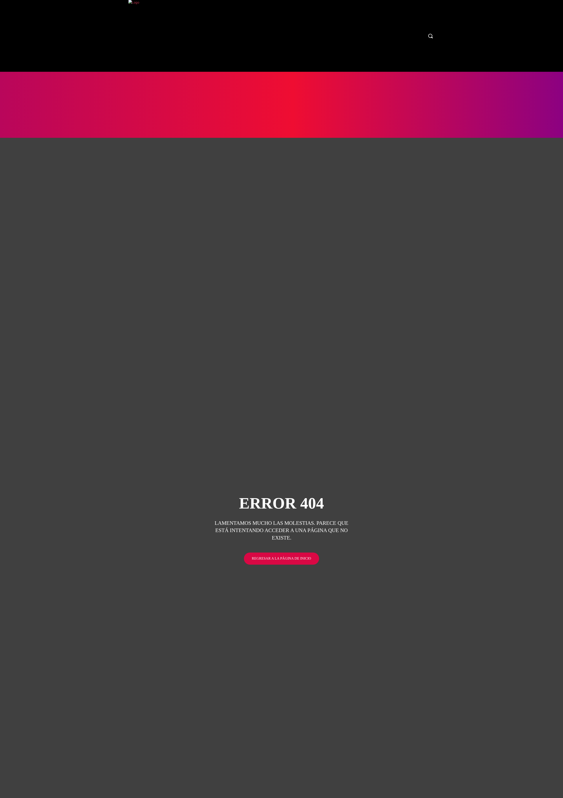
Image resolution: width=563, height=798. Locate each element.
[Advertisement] (281, 105)
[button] (430, 36)
